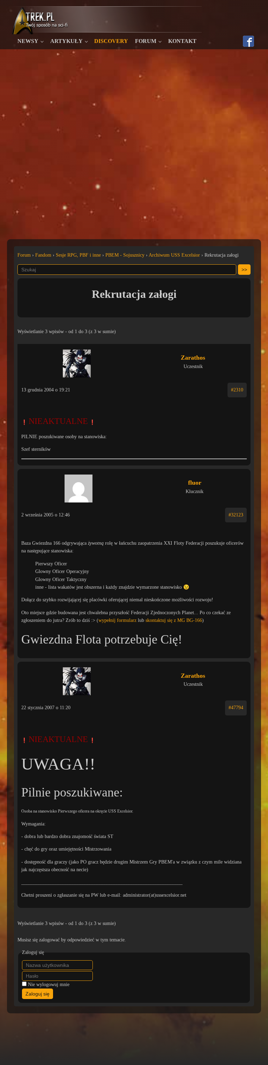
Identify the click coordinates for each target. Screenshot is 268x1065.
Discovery (111, 41)
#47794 (236, 707)
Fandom (43, 255)
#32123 (236, 514)
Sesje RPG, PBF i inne (78, 255)
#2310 (237, 389)
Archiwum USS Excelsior (174, 255)
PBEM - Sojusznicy (124, 255)
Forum (145, 41)
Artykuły (66, 41)
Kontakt (182, 41)
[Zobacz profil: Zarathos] (77, 361)
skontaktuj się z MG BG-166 (174, 620)
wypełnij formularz (117, 620)
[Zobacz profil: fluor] (78, 486)
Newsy (27, 41)
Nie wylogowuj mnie (48, 984)
